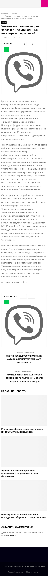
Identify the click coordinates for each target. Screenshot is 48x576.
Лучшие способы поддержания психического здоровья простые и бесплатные (20, 473)
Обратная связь (32, 572)
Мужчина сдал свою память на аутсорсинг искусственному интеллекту (24, 359)
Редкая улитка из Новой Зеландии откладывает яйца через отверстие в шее (23, 516)
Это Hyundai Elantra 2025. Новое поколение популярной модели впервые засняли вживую (24, 378)
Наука (4, 22)
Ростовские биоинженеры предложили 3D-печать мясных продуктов (22, 431)
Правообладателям (15, 572)
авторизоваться (8, 535)
